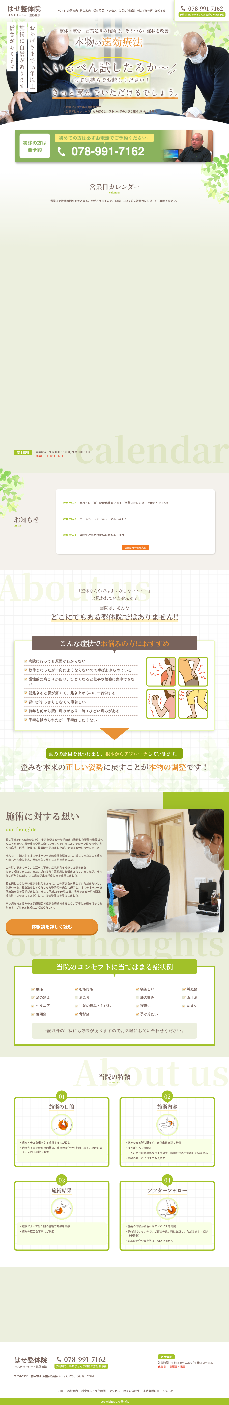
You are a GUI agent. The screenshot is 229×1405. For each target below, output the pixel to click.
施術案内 (72, 10)
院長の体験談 (127, 10)
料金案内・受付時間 (92, 10)
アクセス (111, 10)
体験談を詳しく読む (52, 926)
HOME (61, 10)
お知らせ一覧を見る (135, 547)
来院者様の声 (145, 10)
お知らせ (160, 10)
